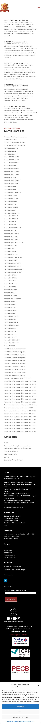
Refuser (20, 712)
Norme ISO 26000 (10, 290)
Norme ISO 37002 (10, 278)
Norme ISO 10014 (10, 328)
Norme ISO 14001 (10, 293)
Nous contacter (9, 555)
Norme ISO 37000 (10, 275)
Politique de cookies (12, 721)
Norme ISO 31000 (10, 284)
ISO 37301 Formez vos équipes (16, 106)
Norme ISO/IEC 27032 (11, 183)
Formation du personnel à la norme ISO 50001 (20, 387)
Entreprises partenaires (12, 566)
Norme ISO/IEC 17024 (11, 343)
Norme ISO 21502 (10, 307)
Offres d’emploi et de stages (14, 570)
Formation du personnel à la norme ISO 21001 (20, 402)
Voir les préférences (20, 717)
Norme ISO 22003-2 (11, 219)
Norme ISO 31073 (10, 204)
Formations (8, 550)
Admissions (8, 553)
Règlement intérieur (11, 520)
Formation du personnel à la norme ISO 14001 (20, 384)
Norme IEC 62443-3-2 (11, 157)
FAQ (5, 525)
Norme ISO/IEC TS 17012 (12, 192)
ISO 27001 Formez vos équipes (14, 375)
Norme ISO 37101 (10, 313)
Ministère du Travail (11, 538)
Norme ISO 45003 (10, 281)
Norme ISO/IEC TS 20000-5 (13, 242)
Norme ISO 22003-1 (11, 216)
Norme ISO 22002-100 (12, 340)
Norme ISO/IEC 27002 (11, 172)
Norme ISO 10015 (10, 331)
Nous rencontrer (10, 557)
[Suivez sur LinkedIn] (5, 580)
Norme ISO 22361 (10, 210)
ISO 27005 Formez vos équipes (15, 369)
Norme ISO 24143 (10, 222)
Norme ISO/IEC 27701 (11, 316)
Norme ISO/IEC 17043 (11, 198)
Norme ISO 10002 (10, 302)
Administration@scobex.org (13, 507)
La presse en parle (10, 454)
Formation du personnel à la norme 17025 (18, 408)
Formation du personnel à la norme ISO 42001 (20, 428)
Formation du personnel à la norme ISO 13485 (20, 411)
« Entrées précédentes (12, 128)
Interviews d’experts (11, 451)
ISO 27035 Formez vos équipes (15, 366)
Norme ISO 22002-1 (11, 322)
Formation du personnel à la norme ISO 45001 (20, 393)
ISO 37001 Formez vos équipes (16, 85)
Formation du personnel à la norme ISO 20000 (20, 405)
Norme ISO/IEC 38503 (11, 240)
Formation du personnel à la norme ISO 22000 (20, 390)
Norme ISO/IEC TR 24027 (13, 272)
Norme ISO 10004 (10, 304)
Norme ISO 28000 (10, 201)
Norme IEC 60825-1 (10, 154)
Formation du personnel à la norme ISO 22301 (20, 431)
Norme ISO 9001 (9, 346)
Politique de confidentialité (26, 721)
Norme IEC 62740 (10, 251)
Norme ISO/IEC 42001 (11, 175)
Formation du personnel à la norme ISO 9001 (19, 414)
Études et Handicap (11, 518)
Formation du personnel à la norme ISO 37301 (20, 420)
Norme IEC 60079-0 (11, 148)
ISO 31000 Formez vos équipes (15, 358)
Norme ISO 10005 (10, 334)
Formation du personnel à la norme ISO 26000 (20, 381)
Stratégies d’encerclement (13, 460)
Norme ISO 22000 (10, 296)
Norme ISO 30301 (10, 287)
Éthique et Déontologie (12, 516)
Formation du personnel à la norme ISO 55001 (20, 399)
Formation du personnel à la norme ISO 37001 (20, 422)
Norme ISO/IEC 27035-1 (12, 180)
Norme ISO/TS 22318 (11, 254)
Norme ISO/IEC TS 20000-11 (14, 269)
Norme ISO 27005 (10, 310)
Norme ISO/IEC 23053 (11, 325)
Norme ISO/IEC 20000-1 (12, 299)
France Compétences (11, 536)
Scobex (6, 457)
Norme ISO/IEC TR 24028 (13, 257)
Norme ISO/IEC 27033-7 (12, 266)
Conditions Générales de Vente (15, 523)
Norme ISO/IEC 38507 (11, 234)
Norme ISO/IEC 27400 (11, 213)
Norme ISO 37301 (10, 189)
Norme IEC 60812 (10, 151)
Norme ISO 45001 (10, 186)
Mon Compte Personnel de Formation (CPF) (19, 534)
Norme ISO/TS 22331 (11, 207)
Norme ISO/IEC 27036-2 (12, 228)
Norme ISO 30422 (10, 231)
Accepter (20, 707)
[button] (38, 686)
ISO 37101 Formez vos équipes (15, 42)
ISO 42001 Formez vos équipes (14, 360)
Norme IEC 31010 (10, 248)
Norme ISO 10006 (10, 337)
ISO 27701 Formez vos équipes (16, 20)
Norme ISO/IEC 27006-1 (12, 263)
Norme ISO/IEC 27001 (11, 169)
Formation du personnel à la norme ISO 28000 (20, 396)
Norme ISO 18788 (10, 319)
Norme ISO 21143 (10, 225)
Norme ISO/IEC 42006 (11, 163)
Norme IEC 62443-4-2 (11, 160)
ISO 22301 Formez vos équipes (14, 363)
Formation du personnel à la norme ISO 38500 (20, 417)
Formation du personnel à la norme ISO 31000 (20, 425)
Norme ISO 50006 (10, 195)
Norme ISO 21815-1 (10, 245)
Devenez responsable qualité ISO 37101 (17, 378)
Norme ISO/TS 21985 (11, 237)
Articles (6, 443)
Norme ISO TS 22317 (11, 260)
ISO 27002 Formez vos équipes (15, 372)
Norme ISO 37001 (10, 166)
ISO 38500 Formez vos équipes (16, 63)
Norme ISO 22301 (10, 177)
